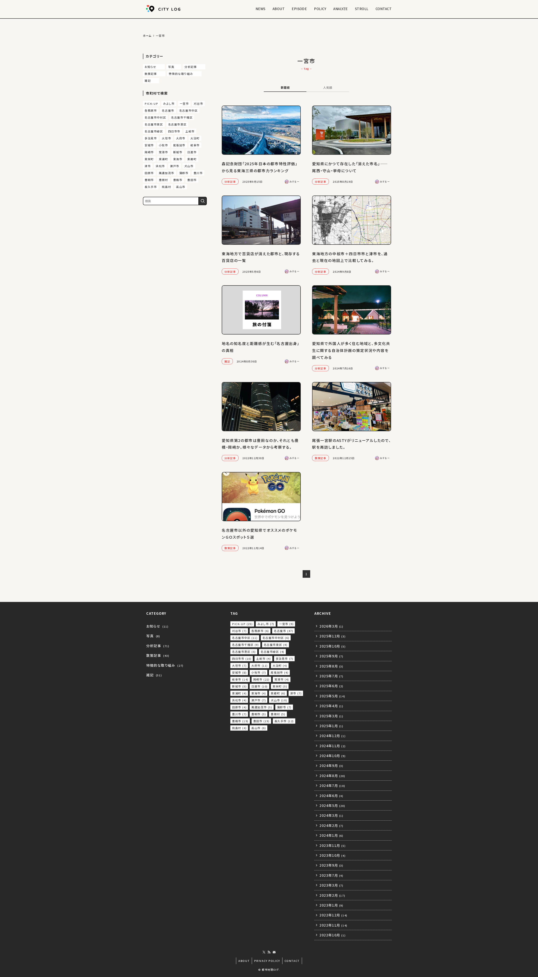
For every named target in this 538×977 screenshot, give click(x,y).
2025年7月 (331, 675)
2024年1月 (331, 835)
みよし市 (168, 104)
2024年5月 (332, 805)
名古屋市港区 (177, 124)
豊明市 (149, 180)
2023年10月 (332, 855)
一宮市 (184, 104)
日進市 (191, 152)
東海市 (177, 159)
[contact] (274, 952)
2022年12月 (333, 915)
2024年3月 (331, 815)
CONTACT (292, 961)
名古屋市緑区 (154, 131)
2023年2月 (332, 895)
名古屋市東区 (154, 124)
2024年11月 (332, 745)
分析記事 (194, 67)
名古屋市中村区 (155, 117)
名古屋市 (168, 110)
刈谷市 (198, 104)
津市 (148, 166)
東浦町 (163, 159)
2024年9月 (331, 765)
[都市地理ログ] (164, 8)
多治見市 (151, 138)
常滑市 (163, 152)
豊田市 (191, 180)
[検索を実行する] (202, 201)
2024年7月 (332, 785)
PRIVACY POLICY (267, 961)
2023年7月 (331, 875)
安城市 (149, 145)
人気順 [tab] (327, 87)
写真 (174, 67)
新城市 (177, 152)
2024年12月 (332, 735)
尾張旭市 (179, 145)
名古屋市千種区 (182, 117)
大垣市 (166, 138)
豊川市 (198, 173)
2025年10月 (332, 646)
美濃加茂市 (166, 173)
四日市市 (174, 131)
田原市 (149, 173)
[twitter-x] (264, 952)
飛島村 (166, 187)
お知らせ (154, 67)
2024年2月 (331, 825)
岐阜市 (195, 145)
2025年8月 (331, 666)
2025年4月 (331, 705)
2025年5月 (332, 695)
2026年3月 (331, 626)
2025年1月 (331, 725)
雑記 (151, 81)
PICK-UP (151, 104)
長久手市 (151, 187)
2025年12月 (332, 636)
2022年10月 (332, 934)
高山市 (180, 187)
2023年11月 (332, 845)
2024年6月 (331, 795)
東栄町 (149, 159)
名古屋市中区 (188, 110)
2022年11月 (333, 925)
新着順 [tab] (285, 87)
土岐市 (190, 131)
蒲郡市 (184, 173)
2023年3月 (331, 885)
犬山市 (189, 166)
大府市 (180, 138)
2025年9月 (331, 655)
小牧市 (163, 145)
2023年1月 (331, 905)
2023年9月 (331, 865)
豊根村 (163, 180)
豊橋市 (177, 180)
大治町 (195, 138)
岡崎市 (149, 152)
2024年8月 (332, 775)
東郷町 (191, 159)
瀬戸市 (174, 166)
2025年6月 (331, 685)
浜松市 (160, 166)
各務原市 (151, 110)
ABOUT (244, 961)
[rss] (269, 952)
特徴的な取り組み (184, 74)
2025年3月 (331, 715)
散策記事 (154, 74)
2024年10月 (332, 755)
